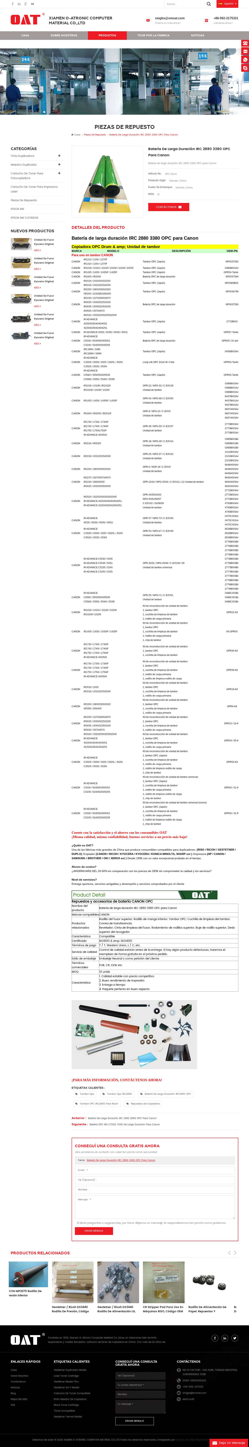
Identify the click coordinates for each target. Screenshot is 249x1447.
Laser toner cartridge (66, 1376)
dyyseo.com (183, 1440)
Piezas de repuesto (24, 200)
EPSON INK (17, 209)
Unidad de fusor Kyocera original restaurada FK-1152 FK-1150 (48, 242)
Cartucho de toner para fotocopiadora (27, 175)
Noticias (197, 35)
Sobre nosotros (64, 35)
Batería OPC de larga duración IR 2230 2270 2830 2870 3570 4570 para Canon (212, 1309)
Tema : (116, 1160)
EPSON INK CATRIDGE (24, 218)
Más (36, 250)
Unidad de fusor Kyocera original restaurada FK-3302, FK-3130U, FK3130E (46, 317)
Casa (25, 35)
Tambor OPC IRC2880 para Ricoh (99, 1104)
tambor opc (87, 1094)
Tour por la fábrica (154, 35)
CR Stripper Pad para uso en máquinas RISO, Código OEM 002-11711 (122, 1309)
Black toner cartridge (66, 1405)
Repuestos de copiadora (145, 1104)
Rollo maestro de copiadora (70, 1399)
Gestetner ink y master (66, 1387)
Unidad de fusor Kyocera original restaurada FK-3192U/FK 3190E (44, 279)
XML (13, 1405)
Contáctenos (32, 44)
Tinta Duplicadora (22, 156)
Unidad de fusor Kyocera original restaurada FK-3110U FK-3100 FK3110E (47, 335)
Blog (13, 1393)
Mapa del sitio (19, 1399)
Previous (229, 1253)
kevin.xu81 (188, 1399)
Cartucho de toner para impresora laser (34, 189)
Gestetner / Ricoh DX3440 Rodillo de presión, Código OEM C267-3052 (29, 1309)
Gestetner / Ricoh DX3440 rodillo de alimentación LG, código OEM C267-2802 (75, 1309)
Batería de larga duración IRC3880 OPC (168, 1094)
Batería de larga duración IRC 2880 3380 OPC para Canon (121, 1160)
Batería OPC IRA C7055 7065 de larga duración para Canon (125, 1124)
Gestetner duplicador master (70, 1370)
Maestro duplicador (24, 165)
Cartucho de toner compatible (72, 1393)
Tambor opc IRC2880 (119, 1094)
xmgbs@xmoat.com (170, 18)
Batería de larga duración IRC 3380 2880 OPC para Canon (122, 1118)
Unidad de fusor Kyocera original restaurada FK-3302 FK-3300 (46, 261)
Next (235, 1253)
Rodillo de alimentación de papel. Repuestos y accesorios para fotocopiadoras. (166, 1309)
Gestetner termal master (68, 1417)
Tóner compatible (64, 1411)
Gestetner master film (66, 1382)
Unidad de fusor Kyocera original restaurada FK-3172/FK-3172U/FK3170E (49, 298)
